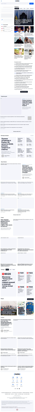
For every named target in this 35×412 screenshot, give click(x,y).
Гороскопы (13, 382)
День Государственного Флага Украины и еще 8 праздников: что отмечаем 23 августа (21, 278)
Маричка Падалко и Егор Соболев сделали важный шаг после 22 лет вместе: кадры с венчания (18, 56)
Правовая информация (25, 392)
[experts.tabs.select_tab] (31, 135)
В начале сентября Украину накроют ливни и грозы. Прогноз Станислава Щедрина (9, 308)
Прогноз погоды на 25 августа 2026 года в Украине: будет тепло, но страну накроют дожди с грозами (21, 308)
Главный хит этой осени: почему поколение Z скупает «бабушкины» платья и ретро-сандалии (30, 292)
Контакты (31, 392)
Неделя (14, 269)
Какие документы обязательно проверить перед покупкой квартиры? (8, 349)
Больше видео (30, 299)
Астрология (31, 8)
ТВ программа (5, 24)
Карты (21, 382)
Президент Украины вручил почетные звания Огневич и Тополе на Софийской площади (27, 169)
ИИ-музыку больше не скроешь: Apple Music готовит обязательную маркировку (13, 116)
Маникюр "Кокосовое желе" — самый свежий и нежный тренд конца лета (8, 282)
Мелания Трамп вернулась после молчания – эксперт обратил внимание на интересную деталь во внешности (28, 57)
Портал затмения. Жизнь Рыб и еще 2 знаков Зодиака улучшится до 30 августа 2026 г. (30, 140)
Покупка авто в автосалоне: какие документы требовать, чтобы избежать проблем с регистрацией (25, 349)
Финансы (17, 382)
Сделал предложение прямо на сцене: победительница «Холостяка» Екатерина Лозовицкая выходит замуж (29, 45)
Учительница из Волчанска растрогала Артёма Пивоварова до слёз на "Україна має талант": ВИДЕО (18, 34)
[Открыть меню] (1, 1)
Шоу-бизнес (17, 8)
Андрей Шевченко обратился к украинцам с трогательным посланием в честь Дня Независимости (26, 249)
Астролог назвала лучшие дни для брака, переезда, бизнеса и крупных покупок (26, 367)
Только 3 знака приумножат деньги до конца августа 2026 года (30, 308)
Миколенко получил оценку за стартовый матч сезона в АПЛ (21, 291)
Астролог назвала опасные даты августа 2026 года (9, 367)
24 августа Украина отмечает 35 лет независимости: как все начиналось (11, 127)
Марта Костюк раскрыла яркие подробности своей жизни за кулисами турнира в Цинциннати (8, 265)
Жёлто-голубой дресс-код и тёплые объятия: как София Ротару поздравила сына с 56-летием (29, 34)
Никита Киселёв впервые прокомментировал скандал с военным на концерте (18, 45)
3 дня (10, 269)
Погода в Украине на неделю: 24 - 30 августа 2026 (21, 150)
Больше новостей (16, 131)
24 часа (7, 269)
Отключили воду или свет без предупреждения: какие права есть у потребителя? (6, 322)
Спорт (24, 8)
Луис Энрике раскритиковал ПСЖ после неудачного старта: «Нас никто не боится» (6, 223)
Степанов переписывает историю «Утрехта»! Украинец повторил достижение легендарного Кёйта (29, 279)
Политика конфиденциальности (6, 392)
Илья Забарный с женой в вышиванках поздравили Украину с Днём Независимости (8, 249)
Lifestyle (21, 8)
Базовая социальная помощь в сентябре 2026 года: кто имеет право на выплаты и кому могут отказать (16, 121)
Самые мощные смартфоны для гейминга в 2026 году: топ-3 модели (27, 103)
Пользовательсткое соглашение (17, 392)
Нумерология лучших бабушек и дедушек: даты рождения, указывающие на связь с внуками (30, 150)
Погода (28, 8)
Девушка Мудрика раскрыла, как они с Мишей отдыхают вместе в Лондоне (25, 265)
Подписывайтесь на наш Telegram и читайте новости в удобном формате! (24, 73)
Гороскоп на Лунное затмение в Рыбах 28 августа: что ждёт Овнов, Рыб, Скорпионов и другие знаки (20, 140)
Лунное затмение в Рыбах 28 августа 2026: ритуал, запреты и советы (7, 144)
